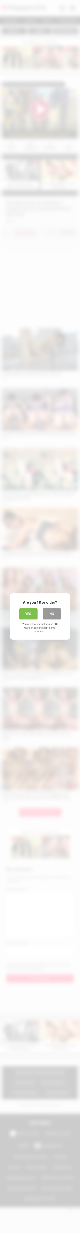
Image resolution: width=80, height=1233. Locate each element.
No (51, 614)
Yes (28, 614)
